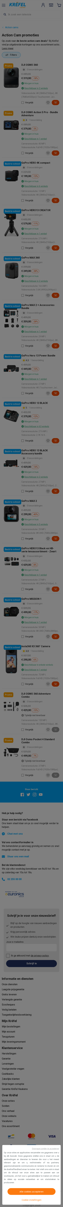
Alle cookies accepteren (32, 1191)
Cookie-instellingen (31, 1199)
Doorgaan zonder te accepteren (45, 1148)
